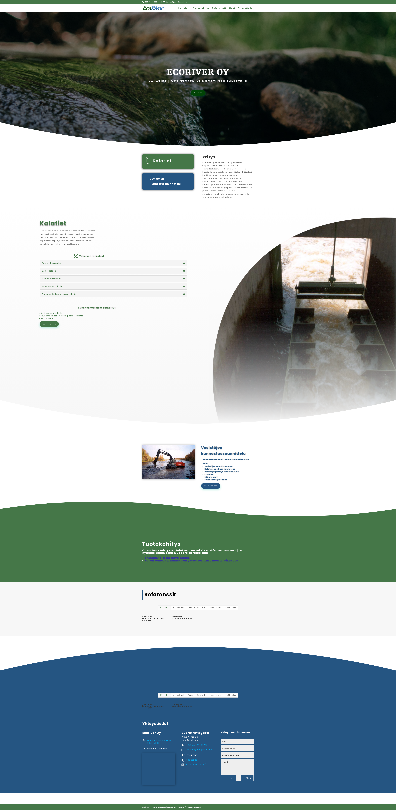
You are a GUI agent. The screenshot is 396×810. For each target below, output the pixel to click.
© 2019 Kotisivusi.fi (194, 807)
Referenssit (219, 8)
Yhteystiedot (246, 8)
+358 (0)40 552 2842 (153, 2)
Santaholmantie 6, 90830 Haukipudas (159, 741)
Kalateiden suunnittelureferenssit (182, 617)
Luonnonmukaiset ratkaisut (97, 307)
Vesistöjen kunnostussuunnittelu (212, 607)
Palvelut (183, 8)
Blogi (232, 8)
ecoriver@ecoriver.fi (196, 764)
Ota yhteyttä (49, 324)
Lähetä (248, 778)
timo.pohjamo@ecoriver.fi (199, 749)
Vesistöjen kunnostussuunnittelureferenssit (153, 618)
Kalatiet (162, 161)
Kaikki (164, 607)
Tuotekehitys (201, 8)
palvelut (198, 93)
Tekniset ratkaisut (91, 256)
